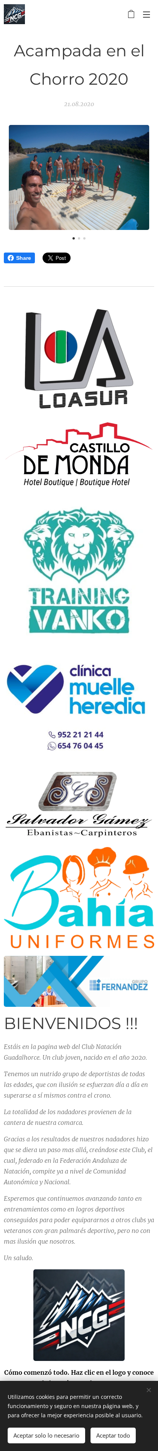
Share (23, 258)
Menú (146, 14)
